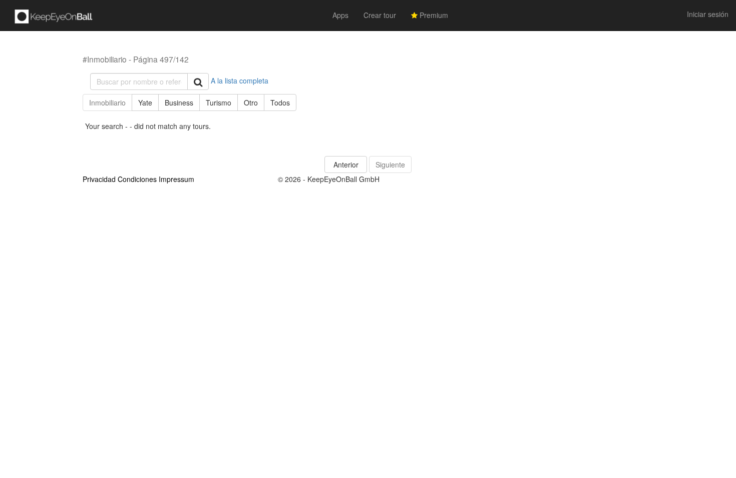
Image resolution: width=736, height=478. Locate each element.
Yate (145, 103)
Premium (433, 15)
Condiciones (137, 179)
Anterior (345, 165)
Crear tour (379, 15)
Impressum (176, 179)
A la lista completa (239, 81)
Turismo (218, 103)
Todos (280, 103)
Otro (251, 103)
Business (179, 103)
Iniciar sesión (707, 14)
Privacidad (99, 179)
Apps (340, 15)
